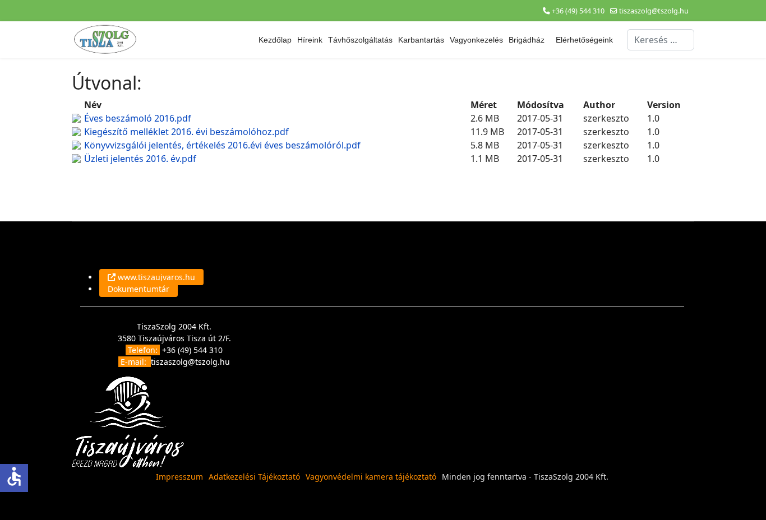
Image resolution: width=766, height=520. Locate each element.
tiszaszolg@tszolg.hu (654, 11)
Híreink (309, 39)
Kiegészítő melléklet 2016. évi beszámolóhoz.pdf (186, 132)
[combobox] (660, 39)
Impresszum (179, 476)
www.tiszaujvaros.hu (155, 277)
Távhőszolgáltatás (360, 39)
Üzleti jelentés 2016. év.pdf (140, 158)
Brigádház (526, 39)
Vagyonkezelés (476, 39)
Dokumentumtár (138, 289)
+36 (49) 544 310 (578, 11)
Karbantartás (421, 39)
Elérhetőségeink (584, 39)
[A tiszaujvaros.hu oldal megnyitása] (174, 422)
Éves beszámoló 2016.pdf (137, 118)
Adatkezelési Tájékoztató (254, 476)
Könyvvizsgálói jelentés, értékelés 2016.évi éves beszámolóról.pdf (222, 145)
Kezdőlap (275, 39)
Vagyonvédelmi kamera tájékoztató (371, 476)
